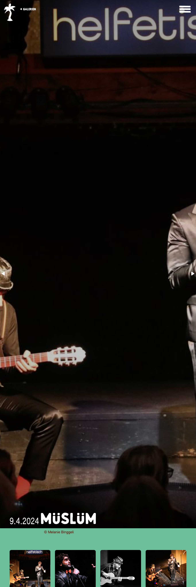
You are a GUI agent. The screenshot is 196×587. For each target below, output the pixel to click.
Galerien (29, 9)
